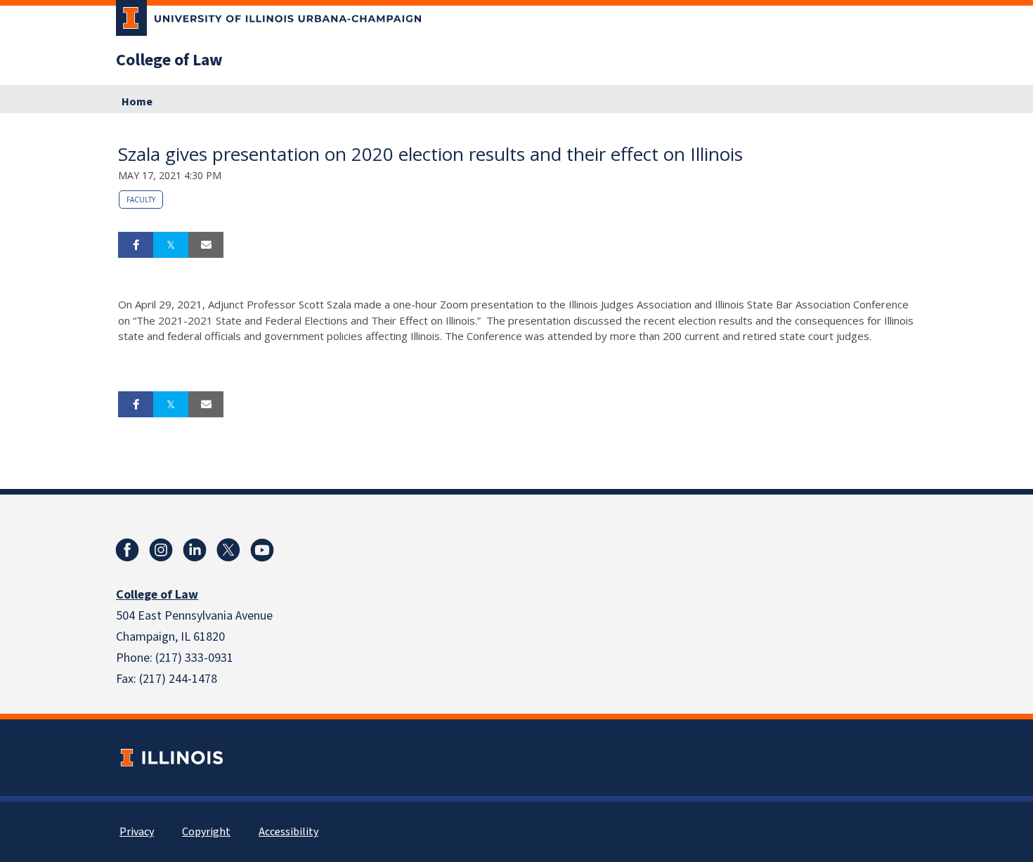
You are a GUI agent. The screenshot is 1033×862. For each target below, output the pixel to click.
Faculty (140, 199)
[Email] (205, 245)
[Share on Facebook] (135, 245)
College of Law (169, 60)
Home (137, 102)
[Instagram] (160, 550)
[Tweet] (170, 245)
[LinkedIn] (194, 550)
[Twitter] (228, 550)
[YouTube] (262, 550)
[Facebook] (127, 550)
